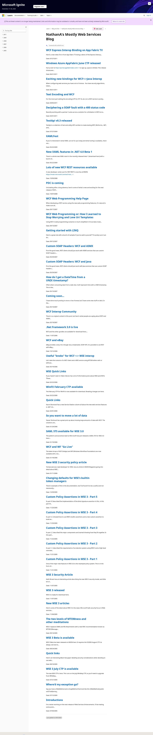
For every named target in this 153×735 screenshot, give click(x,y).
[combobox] (14, 30)
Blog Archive (55, 28)
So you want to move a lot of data (66, 415)
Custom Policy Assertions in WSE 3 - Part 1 (71, 559)
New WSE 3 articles (57, 603)
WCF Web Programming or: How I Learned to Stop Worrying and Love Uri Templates (73, 215)
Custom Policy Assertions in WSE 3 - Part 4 (71, 512)
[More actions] (105, 28)
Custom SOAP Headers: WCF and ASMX (69, 246)
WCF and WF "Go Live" (59, 446)
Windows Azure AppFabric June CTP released (73, 63)
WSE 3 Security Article (59, 574)
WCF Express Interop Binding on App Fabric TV (74, 50)
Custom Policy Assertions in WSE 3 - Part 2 (71, 543)
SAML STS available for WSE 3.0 (65, 431)
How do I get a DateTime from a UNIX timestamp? (65, 278)
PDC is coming (55, 183)
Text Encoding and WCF (60, 94)
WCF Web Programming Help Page (67, 198)
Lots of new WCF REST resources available (71, 167)
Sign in (149, 15)
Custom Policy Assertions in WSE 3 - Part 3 (71, 527)
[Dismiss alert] (149, 3)
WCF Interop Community (61, 311)
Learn (48, 28)
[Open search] (144, 15)
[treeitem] (14, 34)
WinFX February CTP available (64, 387)
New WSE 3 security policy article (66, 462)
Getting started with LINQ (62, 230)
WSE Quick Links (56, 371)
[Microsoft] (3, 15)
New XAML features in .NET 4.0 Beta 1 (69, 151)
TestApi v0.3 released (59, 120)
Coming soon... (55, 296)
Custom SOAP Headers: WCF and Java (68, 261)
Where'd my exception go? (62, 684)
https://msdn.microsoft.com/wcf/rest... (59, 174)
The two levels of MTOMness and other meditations (66, 620)
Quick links (53, 653)
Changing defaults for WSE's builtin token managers (67, 479)
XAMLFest (52, 136)
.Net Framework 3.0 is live (62, 327)
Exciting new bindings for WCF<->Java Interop (74, 78)
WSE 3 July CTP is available (62, 668)
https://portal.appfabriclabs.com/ (66, 68)
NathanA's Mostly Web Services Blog (72, 28)
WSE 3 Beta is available (60, 637)
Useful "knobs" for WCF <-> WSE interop (70, 355)
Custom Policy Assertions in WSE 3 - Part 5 (71, 496)
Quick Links (53, 400)
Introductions (54, 700)
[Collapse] (26, 27)
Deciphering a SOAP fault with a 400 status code (75, 107)
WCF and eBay (54, 340)
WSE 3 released (55, 590)
